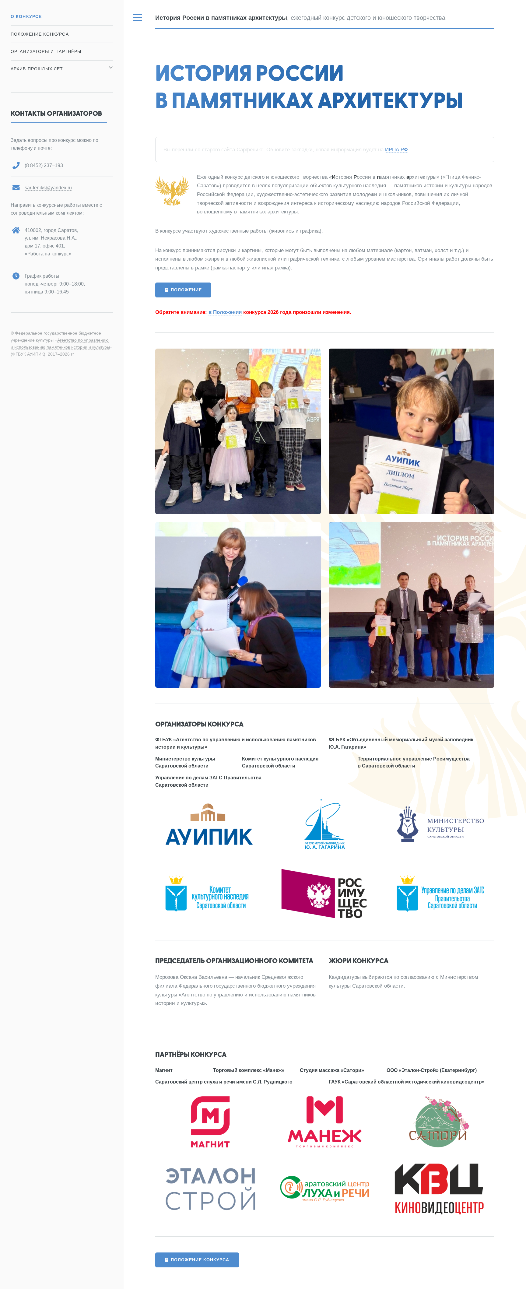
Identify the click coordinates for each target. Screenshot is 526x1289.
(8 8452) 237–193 (44, 165)
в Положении (225, 312)
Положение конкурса (200, 1259)
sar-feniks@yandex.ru (48, 187)
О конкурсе (26, 16)
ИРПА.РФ (396, 149)
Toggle (138, 18)
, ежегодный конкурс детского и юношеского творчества (300, 17)
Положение (186, 289)
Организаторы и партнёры (46, 51)
